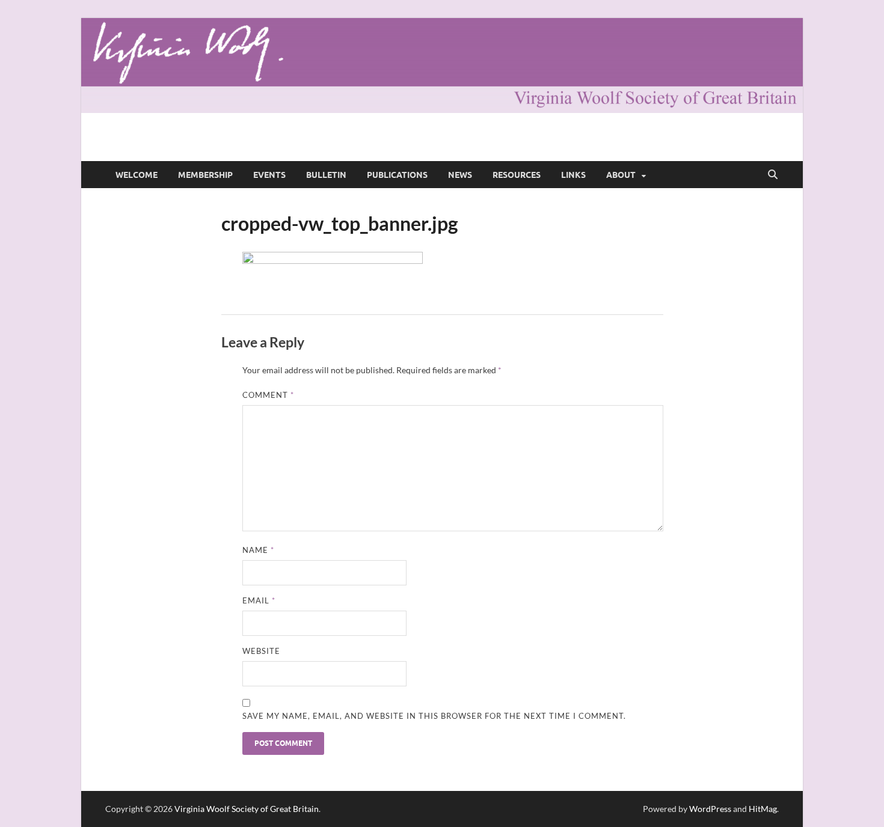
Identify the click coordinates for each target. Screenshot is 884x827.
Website (261, 651)
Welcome (136, 175)
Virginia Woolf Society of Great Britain (246, 809)
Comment (268, 395)
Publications (397, 175)
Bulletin (326, 175)
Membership (205, 175)
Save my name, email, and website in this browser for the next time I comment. (434, 716)
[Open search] (773, 175)
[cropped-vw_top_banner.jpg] (332, 260)
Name (258, 550)
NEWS (460, 175)
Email (258, 600)
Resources (517, 175)
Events (269, 175)
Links (573, 175)
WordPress (710, 809)
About (621, 175)
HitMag (763, 809)
